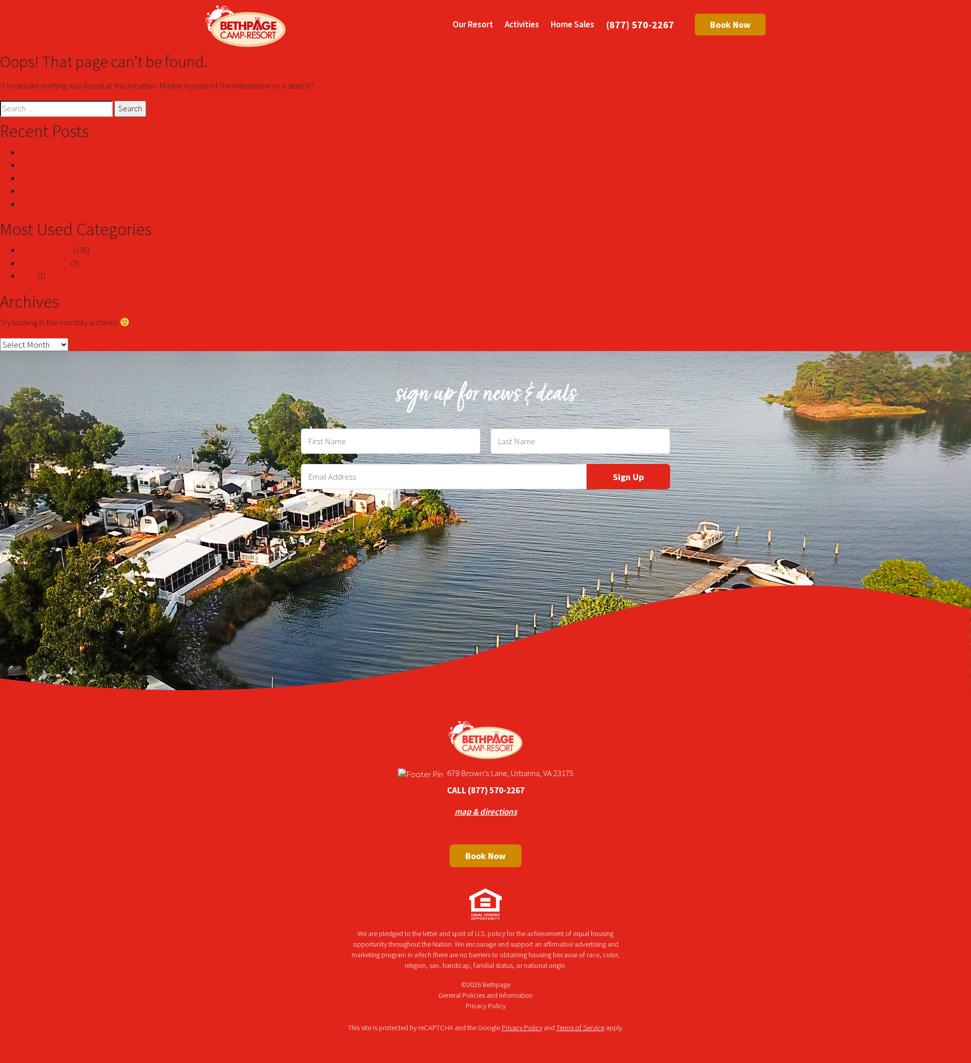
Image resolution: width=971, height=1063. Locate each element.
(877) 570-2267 (640, 24)
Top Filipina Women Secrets (68, 152)
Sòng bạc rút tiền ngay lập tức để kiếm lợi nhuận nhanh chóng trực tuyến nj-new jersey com (171, 203)
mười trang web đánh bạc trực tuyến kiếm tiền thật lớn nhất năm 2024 (135, 165)
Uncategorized (46, 250)
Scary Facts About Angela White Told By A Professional (113, 190)
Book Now (730, 24)
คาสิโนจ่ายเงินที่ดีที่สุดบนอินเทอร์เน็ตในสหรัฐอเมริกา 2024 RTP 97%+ (146, 178)
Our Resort (473, 24)
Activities (522, 24)
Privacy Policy (486, 1005)
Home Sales (572, 24)
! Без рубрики (44, 263)
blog (28, 275)
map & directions (486, 811)
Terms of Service (580, 1027)
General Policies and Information (485, 995)
